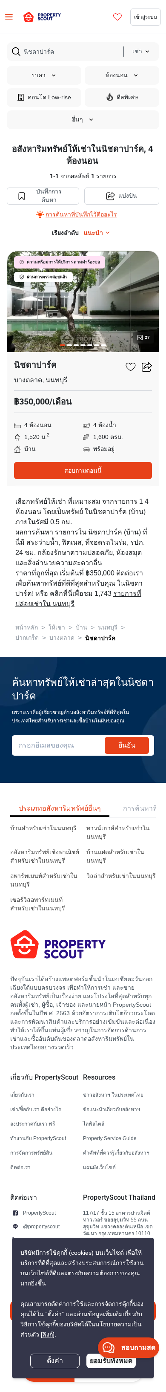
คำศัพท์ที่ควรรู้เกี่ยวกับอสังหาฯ (116, 1152)
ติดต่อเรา (20, 1167)
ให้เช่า (57, 627)
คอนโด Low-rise (49, 97)
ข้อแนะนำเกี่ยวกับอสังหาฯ (111, 1109)
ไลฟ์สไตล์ (93, 1124)
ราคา (38, 75)
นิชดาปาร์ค (100, 638)
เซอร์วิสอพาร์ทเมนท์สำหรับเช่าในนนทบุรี (37, 904)
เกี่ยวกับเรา (22, 1095)
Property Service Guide (110, 1138)
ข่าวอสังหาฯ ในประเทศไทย (113, 1095)
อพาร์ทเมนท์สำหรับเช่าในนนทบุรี (43, 880)
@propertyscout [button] (41, 1226)
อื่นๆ (77, 119)
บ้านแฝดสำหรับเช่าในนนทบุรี (115, 856)
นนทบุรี (107, 627)
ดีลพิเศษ (127, 97)
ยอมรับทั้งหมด (111, 1361)
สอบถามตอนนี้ (83, 470)
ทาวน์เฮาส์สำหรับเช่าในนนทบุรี (118, 832)
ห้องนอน (117, 75)
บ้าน (81, 627)
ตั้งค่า (55, 1361)
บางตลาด (61, 637)
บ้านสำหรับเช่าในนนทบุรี (43, 828)
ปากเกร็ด (27, 637)
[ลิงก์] (47, 1334)
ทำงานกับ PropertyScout (38, 1138)
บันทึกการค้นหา (49, 196)
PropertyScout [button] (39, 1213)
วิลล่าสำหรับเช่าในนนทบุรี (121, 876)
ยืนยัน (126, 745)
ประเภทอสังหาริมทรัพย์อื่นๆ (60, 808)
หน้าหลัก (26, 627)
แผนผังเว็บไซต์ (99, 1167)
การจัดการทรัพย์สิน (31, 1152)
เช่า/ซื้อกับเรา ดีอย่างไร (35, 1109)
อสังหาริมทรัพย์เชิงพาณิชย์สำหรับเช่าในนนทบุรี (44, 856)
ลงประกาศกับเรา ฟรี (32, 1124)
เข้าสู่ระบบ (145, 17)
